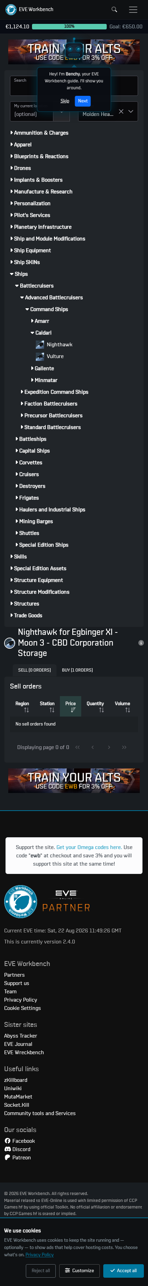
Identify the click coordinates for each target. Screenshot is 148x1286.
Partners (14, 975)
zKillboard (15, 1080)
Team (10, 991)
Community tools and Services (40, 1113)
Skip (65, 101)
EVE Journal (18, 1044)
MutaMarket (18, 1097)
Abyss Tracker (20, 1036)
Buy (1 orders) (77, 670)
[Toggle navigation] (133, 9)
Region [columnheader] (22, 703)
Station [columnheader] (47, 703)
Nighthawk (58, 344)
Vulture (54, 356)
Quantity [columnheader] (95, 703)
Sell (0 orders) (34, 670)
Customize (82, 1270)
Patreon (21, 1157)
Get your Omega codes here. (89, 847)
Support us (16, 983)
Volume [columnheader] (122, 703)
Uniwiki (13, 1088)
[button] (29, 9)
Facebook (23, 1141)
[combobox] (31, 111)
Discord (20, 1149)
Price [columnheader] (70, 703)
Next (83, 101)
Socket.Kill (16, 1105)
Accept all (126, 1270)
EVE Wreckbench (24, 1052)
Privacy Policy (39, 1254)
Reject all (41, 1270)
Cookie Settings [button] (22, 1008)
